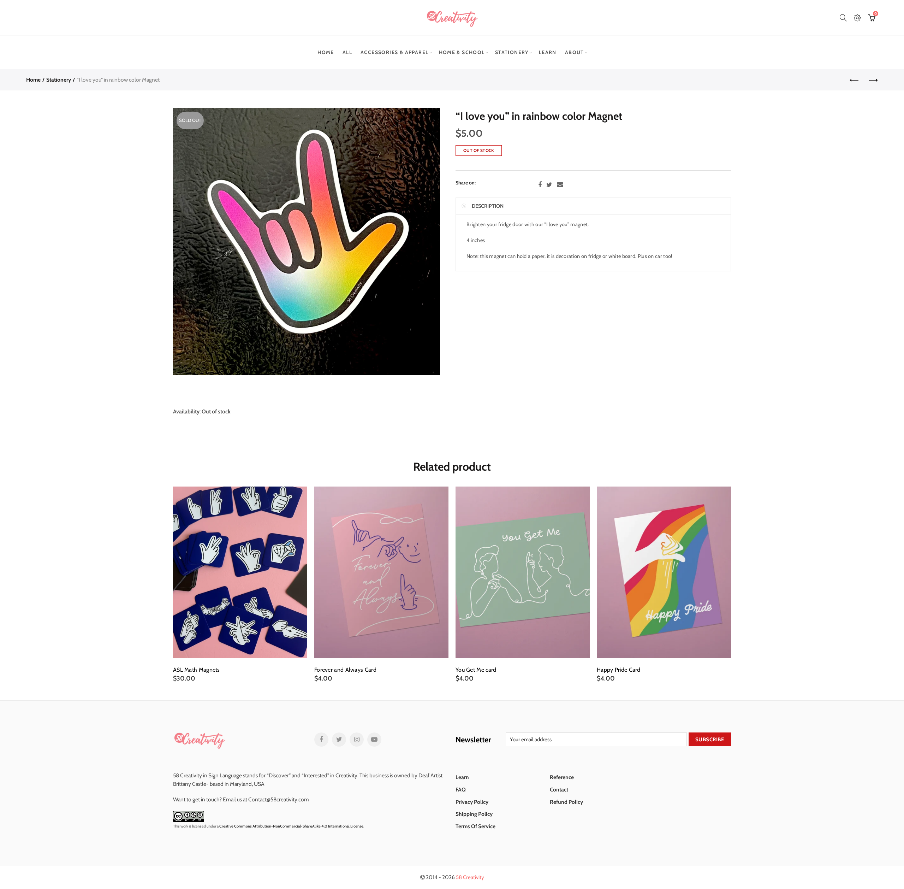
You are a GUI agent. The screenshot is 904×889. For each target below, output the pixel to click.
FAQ (461, 789)
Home (325, 52)
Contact (559, 789)
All (347, 52)
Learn (548, 52)
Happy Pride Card (619, 670)
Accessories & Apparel (394, 52)
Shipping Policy (474, 814)
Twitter (549, 185)
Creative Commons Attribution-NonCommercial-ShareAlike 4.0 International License (291, 826)
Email (560, 185)
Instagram (357, 739)
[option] (240, 585)
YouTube (374, 739)
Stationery (512, 52)
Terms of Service (475, 826)
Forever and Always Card (345, 670)
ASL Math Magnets (196, 670)
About (574, 52)
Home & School (462, 52)
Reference (562, 777)
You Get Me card (476, 670)
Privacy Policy (472, 802)
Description (488, 206)
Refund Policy (566, 802)
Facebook (540, 185)
